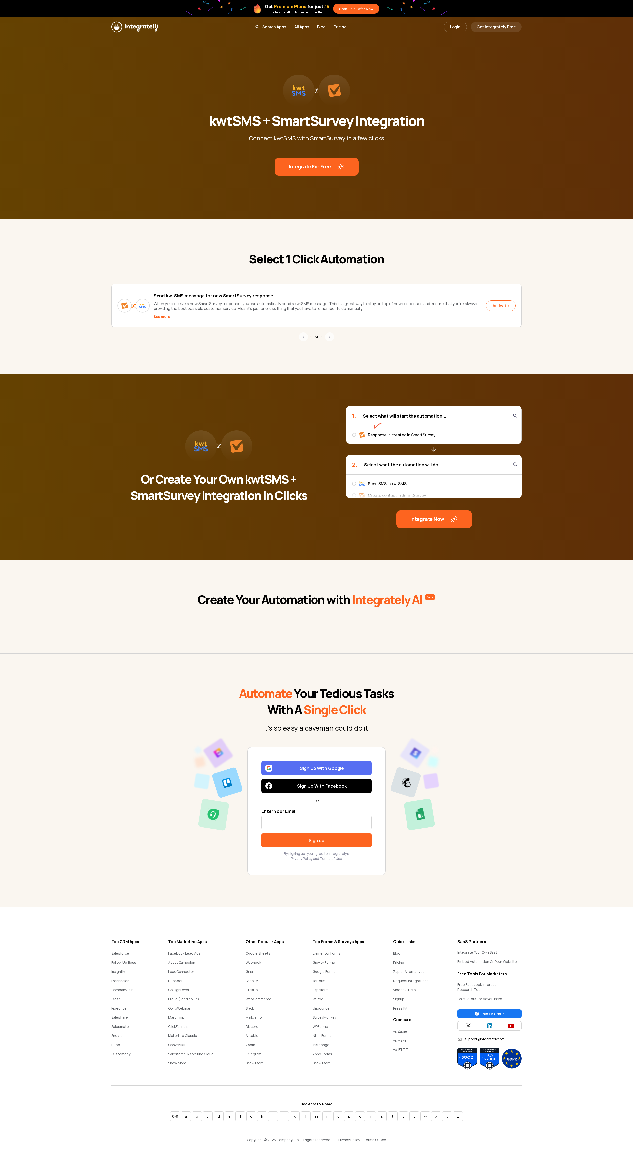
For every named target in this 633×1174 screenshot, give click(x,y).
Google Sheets (258, 953)
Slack (250, 1008)
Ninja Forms (322, 1035)
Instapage (321, 1044)
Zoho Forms (322, 1054)
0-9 (175, 1116)
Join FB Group (492, 1013)
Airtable (252, 1035)
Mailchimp (176, 1017)
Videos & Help (404, 989)
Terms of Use (331, 858)
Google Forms (324, 971)
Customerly (120, 1054)
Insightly (118, 971)
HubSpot (175, 980)
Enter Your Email (279, 811)
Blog (321, 27)
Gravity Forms (324, 962)
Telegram (253, 1054)
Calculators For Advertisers (479, 998)
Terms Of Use (375, 1139)
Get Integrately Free (496, 27)
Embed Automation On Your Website (487, 961)
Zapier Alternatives (409, 971)
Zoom (250, 1044)
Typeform (321, 989)
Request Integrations (411, 980)
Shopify (252, 980)
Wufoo (318, 999)
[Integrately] (134, 27)
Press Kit (400, 1008)
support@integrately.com (485, 1039)
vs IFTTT (400, 1049)
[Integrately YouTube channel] (510, 1025)
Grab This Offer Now (356, 8)
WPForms (320, 1026)
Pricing (340, 27)
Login (455, 27)
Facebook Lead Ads (184, 953)
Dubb (115, 1044)
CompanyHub (122, 989)
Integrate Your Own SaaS (477, 952)
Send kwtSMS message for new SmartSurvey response (213, 296)
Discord (252, 1026)
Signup (398, 999)
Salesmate (120, 1026)
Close (116, 999)
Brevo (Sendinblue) (183, 999)
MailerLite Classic (182, 1035)
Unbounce (321, 1008)
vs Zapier (400, 1031)
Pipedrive (119, 1008)
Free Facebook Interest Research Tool (476, 987)
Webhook (253, 962)
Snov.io (117, 1035)
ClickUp (252, 989)
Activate (501, 305)
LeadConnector (181, 971)
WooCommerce (258, 999)
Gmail (250, 971)
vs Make (400, 1040)
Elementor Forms (326, 953)
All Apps (301, 27)
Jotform (319, 980)
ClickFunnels (178, 1026)
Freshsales (120, 980)
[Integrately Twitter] (468, 1025)
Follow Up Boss (123, 962)
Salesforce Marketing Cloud (191, 1054)
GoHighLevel (178, 989)
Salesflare (119, 1017)
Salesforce (120, 953)
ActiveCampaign (181, 962)
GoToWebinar (179, 1008)
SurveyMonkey (324, 1017)
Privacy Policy (301, 858)
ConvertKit (177, 1044)
